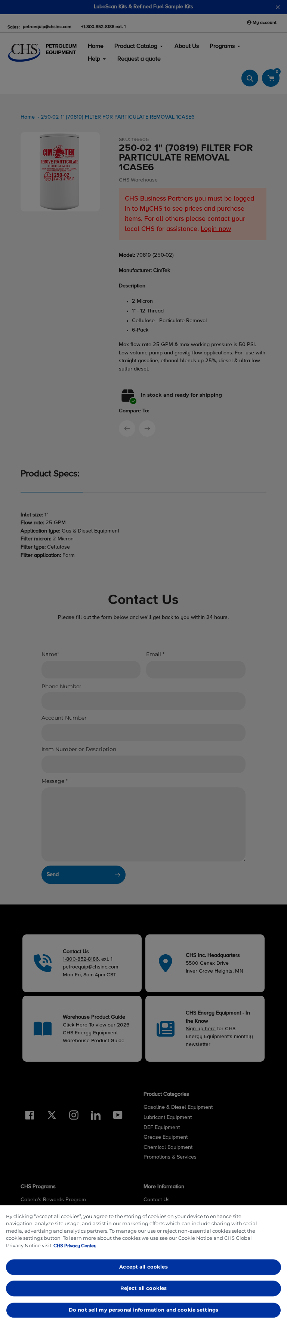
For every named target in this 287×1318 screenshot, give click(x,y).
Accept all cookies (143, 1267)
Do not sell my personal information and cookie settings (143, 1310)
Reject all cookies (143, 1288)
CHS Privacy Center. (74, 1246)
